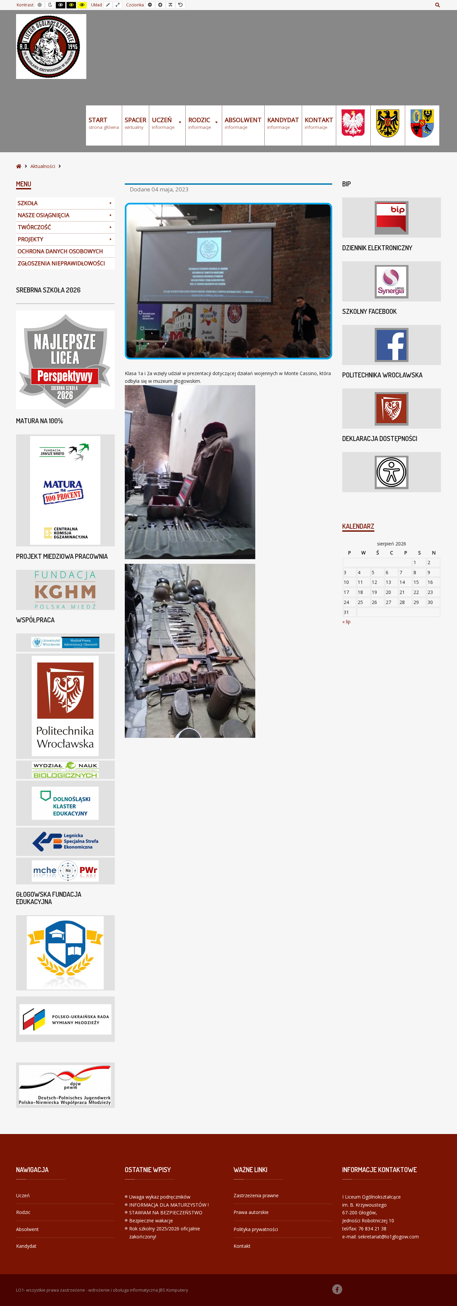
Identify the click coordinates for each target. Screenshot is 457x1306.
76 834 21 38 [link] (372, 1228)
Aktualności (42, 166)
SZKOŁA (27, 203)
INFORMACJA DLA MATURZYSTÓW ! (169, 1205)
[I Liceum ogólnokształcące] (51, 46)
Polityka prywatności (256, 1229)
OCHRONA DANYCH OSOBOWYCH (60, 251)
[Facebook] (337, 1289)
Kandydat (26, 1246)
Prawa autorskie (251, 1212)
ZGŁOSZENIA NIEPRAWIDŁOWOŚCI (61, 263)
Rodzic (23, 1212)
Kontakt (242, 1246)
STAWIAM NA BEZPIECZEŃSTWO (165, 1212)
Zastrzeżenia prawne (256, 1195)
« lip (346, 621)
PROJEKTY (30, 239)
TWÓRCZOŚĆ (34, 227)
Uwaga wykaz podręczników (159, 1197)
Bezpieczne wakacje (151, 1220)
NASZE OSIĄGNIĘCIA (43, 215)
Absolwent (27, 1229)
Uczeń (23, 1195)
